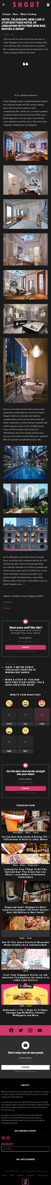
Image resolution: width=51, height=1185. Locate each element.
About (4, 1175)
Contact (20, 1175)
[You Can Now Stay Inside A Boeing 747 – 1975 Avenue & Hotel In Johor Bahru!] (25, 821)
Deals (22, 938)
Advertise (31, 1175)
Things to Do (33, 865)
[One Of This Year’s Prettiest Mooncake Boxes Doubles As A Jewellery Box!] (25, 926)
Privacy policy (43, 1175)
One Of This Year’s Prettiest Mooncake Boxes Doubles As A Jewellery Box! (25, 943)
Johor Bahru (18, 833)
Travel (35, 833)
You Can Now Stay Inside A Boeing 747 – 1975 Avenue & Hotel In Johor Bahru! (26, 838)
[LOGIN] (48, 4)
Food (29, 938)
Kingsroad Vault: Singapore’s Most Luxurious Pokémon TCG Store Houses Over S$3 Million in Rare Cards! (25, 910)
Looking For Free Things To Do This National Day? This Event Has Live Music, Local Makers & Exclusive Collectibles (25, 873)
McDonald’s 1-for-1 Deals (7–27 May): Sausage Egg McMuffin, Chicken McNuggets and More (25, 1013)
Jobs (12, 1175)
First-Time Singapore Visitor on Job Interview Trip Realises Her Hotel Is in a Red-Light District (25, 977)
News (28, 833)
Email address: (25, 638)
